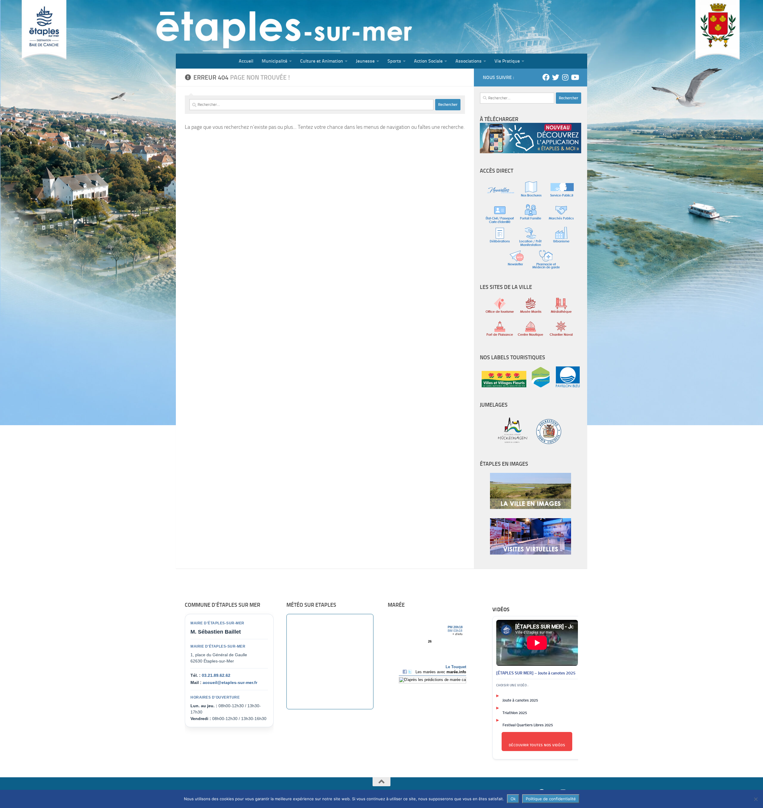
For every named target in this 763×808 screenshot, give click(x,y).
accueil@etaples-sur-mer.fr (230, 682)
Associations (468, 61)
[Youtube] (574, 77)
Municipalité (274, 61)
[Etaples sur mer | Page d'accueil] (222, 27)
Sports (394, 61)
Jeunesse (365, 61)
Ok (513, 798)
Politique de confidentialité (551, 798)
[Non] (756, 799)
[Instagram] (565, 77)
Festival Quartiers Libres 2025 (528, 725)
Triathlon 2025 (515, 713)
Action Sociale (428, 61)
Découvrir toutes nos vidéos (537, 745)
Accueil (246, 61)
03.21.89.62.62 (216, 675)
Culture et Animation (321, 61)
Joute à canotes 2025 (520, 700)
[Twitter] (555, 77)
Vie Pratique (507, 61)
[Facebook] (546, 77)
